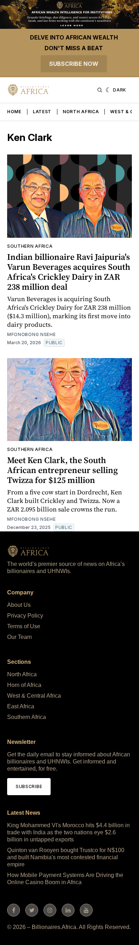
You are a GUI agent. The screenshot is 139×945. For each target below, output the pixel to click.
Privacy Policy (25, 616)
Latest (42, 111)
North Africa (81, 111)
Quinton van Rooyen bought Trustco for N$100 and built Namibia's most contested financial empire (65, 857)
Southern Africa (30, 246)
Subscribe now (73, 63)
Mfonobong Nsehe (31, 334)
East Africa (20, 706)
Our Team (19, 637)
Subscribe (29, 786)
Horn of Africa (24, 685)
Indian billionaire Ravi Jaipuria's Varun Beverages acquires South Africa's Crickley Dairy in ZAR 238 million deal (68, 272)
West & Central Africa (34, 696)
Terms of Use (23, 626)
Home (14, 111)
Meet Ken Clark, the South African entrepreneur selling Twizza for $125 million (62, 470)
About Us (19, 605)
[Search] (100, 90)
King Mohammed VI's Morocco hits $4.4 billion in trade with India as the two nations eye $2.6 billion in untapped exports (68, 832)
